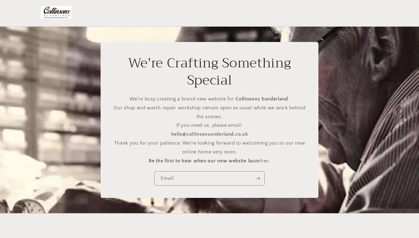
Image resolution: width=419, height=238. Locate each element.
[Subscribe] (257, 178)
